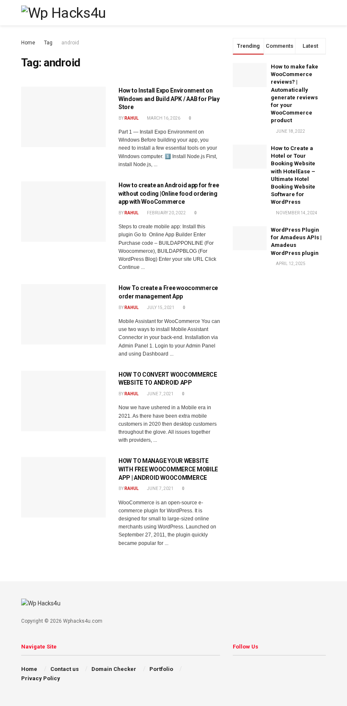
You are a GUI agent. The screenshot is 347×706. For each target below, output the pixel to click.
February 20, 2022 (166, 213)
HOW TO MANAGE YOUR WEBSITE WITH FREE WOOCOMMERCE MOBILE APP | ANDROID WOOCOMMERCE (168, 469)
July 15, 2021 (160, 307)
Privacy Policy (40, 678)
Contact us (64, 669)
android (70, 43)
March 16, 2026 (163, 118)
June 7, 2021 (160, 393)
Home (28, 43)
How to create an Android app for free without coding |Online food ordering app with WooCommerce (168, 193)
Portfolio (161, 669)
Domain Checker (113, 669)
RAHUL (131, 118)
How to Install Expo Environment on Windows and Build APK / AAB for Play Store (169, 98)
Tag (48, 43)
